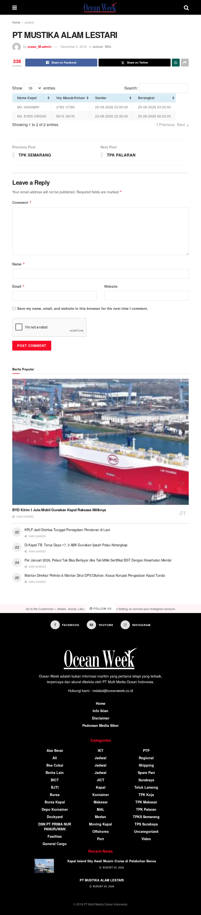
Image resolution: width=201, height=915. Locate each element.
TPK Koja (146, 794)
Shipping (146, 765)
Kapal (100, 787)
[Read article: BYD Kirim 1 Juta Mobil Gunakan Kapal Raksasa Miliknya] (100, 442)
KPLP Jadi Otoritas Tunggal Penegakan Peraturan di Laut (67, 529)
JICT (100, 779)
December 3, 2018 (74, 46)
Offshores (100, 831)
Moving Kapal (100, 824)
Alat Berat (55, 750)
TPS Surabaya (146, 824)
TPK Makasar (146, 801)
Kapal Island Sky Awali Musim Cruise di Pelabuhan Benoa (111, 861)
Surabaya (146, 779)
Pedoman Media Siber (100, 725)
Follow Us (102, 609)
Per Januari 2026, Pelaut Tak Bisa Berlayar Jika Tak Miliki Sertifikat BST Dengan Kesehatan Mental (98, 560)
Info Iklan (100, 710)
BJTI (55, 787)
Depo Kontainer (55, 809)
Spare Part (146, 772)
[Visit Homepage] (100, 7)
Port (100, 838)
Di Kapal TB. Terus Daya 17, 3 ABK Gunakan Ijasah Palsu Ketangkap (76, 544)
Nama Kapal (27, 97)
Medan (100, 816)
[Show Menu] (14, 7)
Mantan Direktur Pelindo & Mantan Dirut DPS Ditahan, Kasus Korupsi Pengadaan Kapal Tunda (95, 575)
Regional (146, 757)
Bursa (55, 794)
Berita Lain (55, 772)
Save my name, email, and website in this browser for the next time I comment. (82, 308)
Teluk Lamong (146, 787)
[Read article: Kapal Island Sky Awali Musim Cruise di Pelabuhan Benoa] (44, 866)
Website (111, 286)
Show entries (33, 88)
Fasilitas (55, 836)
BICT (55, 779)
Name (18, 263)
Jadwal (29, 22)
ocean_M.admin (39, 46)
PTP (146, 750)
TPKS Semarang (146, 816)
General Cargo (55, 843)
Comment (22, 202)
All (54, 757)
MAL (108, 46)
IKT (100, 750)
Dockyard (55, 816)
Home (16, 22)
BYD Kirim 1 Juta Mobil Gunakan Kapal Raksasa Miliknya (59, 509)
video (146, 838)
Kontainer (100, 794)
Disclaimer (100, 718)
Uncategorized (146, 831)
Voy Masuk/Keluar (70, 97)
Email (18, 286)
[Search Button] (186, 7)
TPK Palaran (146, 809)
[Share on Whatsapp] (176, 62)
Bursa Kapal (55, 801)
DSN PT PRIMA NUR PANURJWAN (54, 826)
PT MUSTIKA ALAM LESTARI (102, 880)
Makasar (101, 801)
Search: (131, 88)
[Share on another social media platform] (185, 62)
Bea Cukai (54, 765)
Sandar (100, 97)
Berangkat (146, 97)
